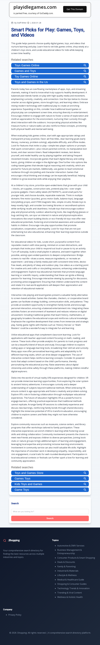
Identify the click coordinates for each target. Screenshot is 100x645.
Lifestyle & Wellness (67, 575)
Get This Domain (75, 9)
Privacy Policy (14, 614)
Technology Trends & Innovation (73, 588)
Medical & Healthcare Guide (70, 579)
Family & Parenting (66, 566)
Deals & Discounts (66, 562)
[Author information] (28, 23)
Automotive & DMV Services (70, 545)
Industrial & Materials (67, 570)
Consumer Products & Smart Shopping (76, 557)
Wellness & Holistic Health (70, 597)
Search (50, 518)
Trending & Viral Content (69, 592)
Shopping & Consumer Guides (72, 583)
